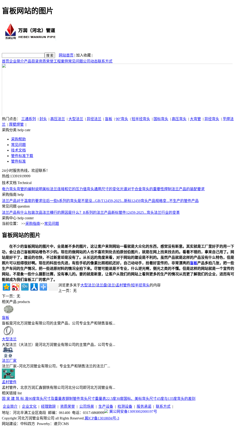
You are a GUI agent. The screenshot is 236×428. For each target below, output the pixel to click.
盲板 (108, 119)
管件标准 (18, 161)
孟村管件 (123, 285)
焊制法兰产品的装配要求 (184, 189)
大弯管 (195, 119)
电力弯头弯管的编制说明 (22, 189)
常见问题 (75, 61)
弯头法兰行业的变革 (163, 212)
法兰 (111, 285)
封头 (43, 119)
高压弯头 (179, 119)
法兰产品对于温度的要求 (22, 201)
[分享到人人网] (34, 286)
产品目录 (31, 61)
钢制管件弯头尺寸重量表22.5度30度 (94, 399)
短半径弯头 (141, 119)
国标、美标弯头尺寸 (140, 399)
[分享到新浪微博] (15, 286)
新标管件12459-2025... (129, 212)
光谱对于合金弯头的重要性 (142, 189)
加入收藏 (83, 55)
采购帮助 (18, 139)
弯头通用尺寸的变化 (103, 189)
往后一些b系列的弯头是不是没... (68, 201)
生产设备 (105, 406)
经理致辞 (48, 406)
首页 (5, 61)
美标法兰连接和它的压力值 (64, 189)
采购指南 (32, 224)
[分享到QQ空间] (6, 286)
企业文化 (29, 406)
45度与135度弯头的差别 (176, 399)
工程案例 (60, 61)
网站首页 (66, 55)
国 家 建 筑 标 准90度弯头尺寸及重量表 (33, 399)
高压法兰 (57, 119)
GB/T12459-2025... (109, 201)
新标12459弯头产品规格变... (146, 201)
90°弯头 (122, 119)
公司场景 (86, 406)
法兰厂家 (9, 361)
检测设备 (125, 406)
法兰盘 (101, 285)
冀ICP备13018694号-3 (102, 418)
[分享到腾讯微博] (24, 286)
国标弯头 (160, 119)
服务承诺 (144, 406)
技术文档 (18, 150)
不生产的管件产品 (184, 201)
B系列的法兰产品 (97, 212)
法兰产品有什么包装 (18, 212)
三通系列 (28, 119)
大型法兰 (75, 119)
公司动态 (90, 61)
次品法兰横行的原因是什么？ (59, 212)
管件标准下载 (22, 156)
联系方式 (105, 61)
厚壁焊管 (16, 124)
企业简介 (16, 61)
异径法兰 (94, 119)
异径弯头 (211, 119)
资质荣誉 (46, 61)
